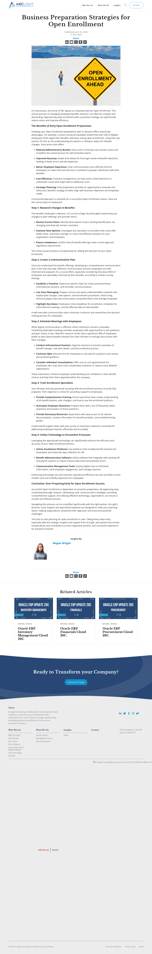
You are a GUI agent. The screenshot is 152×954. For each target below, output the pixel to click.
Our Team (12, 741)
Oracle (29, 624)
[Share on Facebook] (80, 42)
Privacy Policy (130, 946)
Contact (136, 5)
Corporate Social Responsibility (16, 748)
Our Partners (14, 744)
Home (141, 946)
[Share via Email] (71, 42)
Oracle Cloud (42, 735)
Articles (21, 624)
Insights (117, 5)
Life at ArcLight (15, 752)
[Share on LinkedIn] (67, 42)
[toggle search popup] (125, 5)
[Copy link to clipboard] (85, 42)
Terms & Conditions (113, 946)
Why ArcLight (14, 735)
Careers (11, 755)
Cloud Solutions (43, 741)
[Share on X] (76, 42)
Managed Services (44, 738)
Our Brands (13, 738)
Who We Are (87, 5)
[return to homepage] (20, 5)
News (66, 735)
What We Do (103, 5)
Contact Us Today (76, 682)
